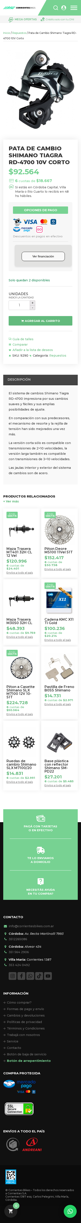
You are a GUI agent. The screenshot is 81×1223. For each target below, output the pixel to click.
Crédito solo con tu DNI (60, 19)
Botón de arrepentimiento (29, 1061)
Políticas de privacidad (24, 1022)
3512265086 (18, 939)
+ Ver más (11, 501)
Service (12, 1041)
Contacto (14, 1048)
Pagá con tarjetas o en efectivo (40, 828)
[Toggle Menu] (73, 8)
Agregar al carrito (42, 321)
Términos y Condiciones (26, 1028)
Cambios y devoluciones (26, 1015)
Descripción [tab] (19, 379)
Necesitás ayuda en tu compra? (40, 891)
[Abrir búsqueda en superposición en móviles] (55, 7)
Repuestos (19, 33)
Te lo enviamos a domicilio (40, 860)
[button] (70, 1211)
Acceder (63, 8)
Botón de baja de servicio (26, 1054)
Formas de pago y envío (25, 1009)
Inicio (6, 33)
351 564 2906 (19, 952)
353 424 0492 (19, 965)
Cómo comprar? (19, 1002)
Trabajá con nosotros (23, 1035)
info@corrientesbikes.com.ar (31, 926)
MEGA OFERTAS (26, 19)
